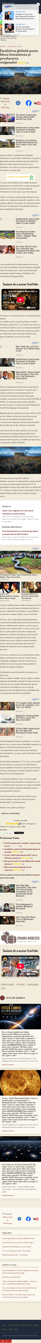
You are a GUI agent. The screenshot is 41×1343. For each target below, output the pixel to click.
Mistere (36, 1325)
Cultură (10, 1325)
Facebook (36, 875)
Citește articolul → (8, 1065)
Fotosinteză (20, 984)
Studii (3, 988)
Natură (3, 46)
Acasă (4, 1325)
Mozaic (4, 1329)
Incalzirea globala (32, 984)
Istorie (17, 1325)
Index (11, 1329)
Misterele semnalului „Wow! (11, 1277)
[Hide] (1, 30)
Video (16, 1329)
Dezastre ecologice (7, 984)
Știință (29, 1325)
